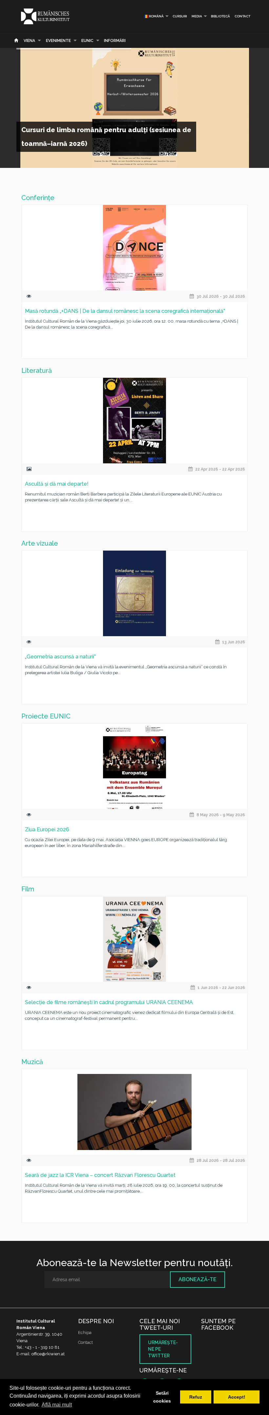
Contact (242, 16)
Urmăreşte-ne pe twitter (163, 1349)
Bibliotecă (220, 16)
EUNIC (87, 40)
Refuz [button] (195, 1397)
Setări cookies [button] (162, 1397)
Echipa (85, 1332)
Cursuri (180, 16)
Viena (29, 40)
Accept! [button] (236, 1397)
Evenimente (58, 40)
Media (197, 16)
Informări (115, 40)
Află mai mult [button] (57, 1404)
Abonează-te (197, 1279)
